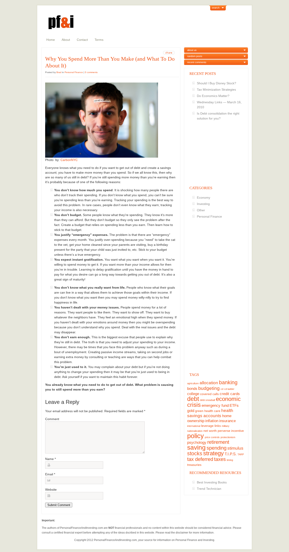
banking (228, 382)
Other (201, 210)
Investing (203, 204)
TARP (241, 454)
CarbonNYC (69, 160)
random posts (194, 56)
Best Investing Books (212, 482)
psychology (196, 442)
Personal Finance (74, 72)
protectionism (228, 437)
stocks (194, 453)
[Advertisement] (216, 159)
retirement (218, 442)
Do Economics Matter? (213, 96)
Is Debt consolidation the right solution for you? (218, 116)
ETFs (234, 405)
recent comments (196, 62)
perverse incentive (231, 430)
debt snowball (207, 400)
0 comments (91, 72)
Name (50, 459)
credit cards (230, 394)
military (225, 426)
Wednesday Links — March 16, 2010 (219, 104)
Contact (82, 39)
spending (216, 448)
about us (192, 50)
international (193, 426)
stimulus (235, 448)
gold (190, 411)
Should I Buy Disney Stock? (216, 83)
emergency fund (215, 405)
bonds (192, 388)
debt (193, 398)
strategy (213, 453)
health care (212, 411)
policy (195, 435)
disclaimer (182, 532)
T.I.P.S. (231, 454)
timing (230, 460)
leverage (207, 426)
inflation (211, 421)
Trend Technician (209, 488)
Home (50, 39)
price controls (212, 437)
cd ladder (229, 389)
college (193, 394)
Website (51, 489)
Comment (52, 419)
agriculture (193, 383)
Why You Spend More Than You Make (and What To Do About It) (110, 62)
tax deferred (200, 459)
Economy (203, 197)
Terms (99, 39)
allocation (209, 382)
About (66, 39)
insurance (227, 421)
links (217, 426)
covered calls (209, 394)
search (215, 7)
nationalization (195, 431)
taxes (220, 459)
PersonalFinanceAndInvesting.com (81, 527)
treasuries (194, 465)
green (199, 411)
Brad (58, 72)
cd (222, 389)
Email (50, 474)
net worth (210, 430)
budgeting (209, 388)
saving (196, 447)
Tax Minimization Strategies (216, 89)
